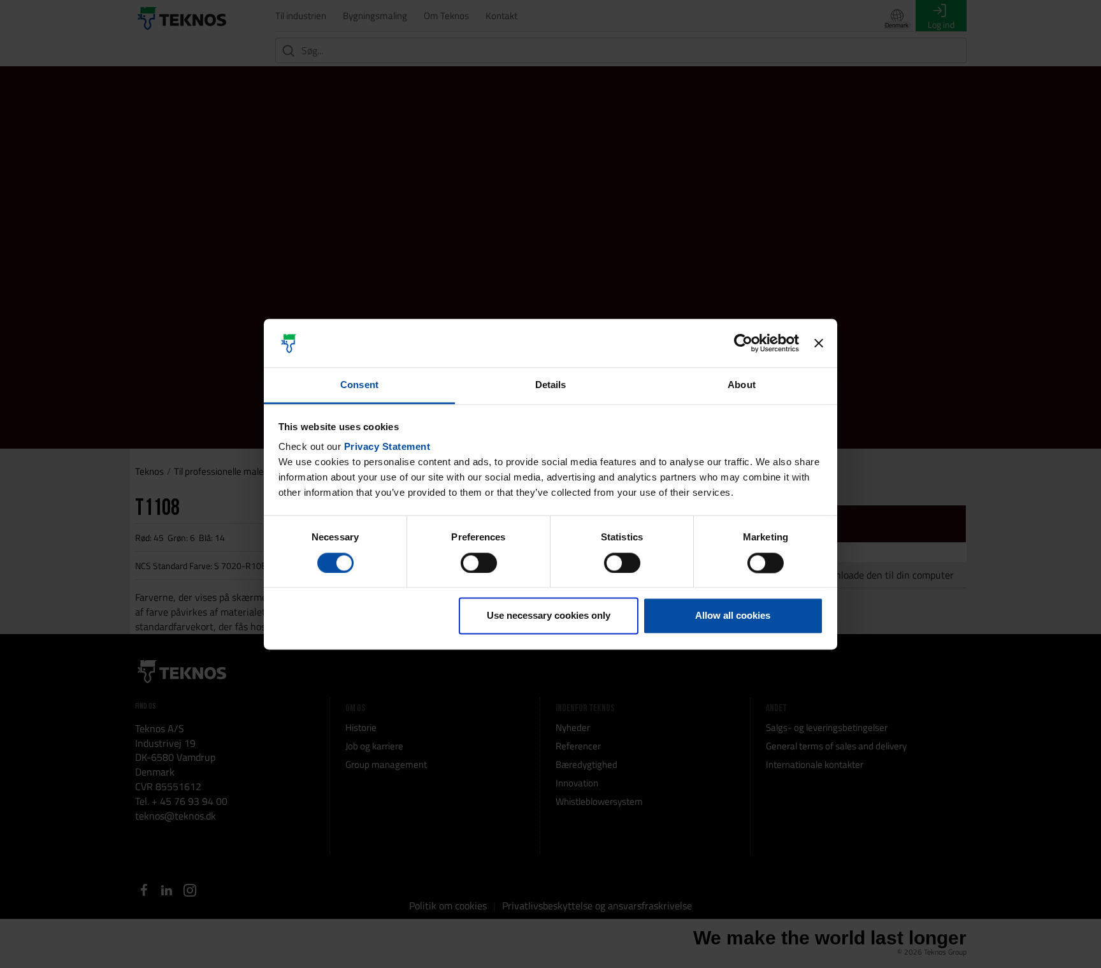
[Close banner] (818, 342)
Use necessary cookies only (548, 615)
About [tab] (742, 385)
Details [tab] (550, 385)
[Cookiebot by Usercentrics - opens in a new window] (743, 342)
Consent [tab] (359, 385)
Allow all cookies (732, 615)
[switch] (479, 563)
